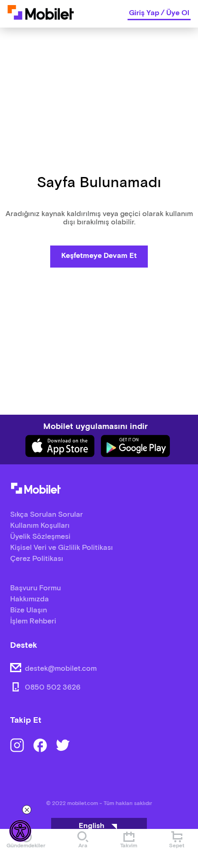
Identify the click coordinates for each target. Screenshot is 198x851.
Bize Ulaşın (28, 610)
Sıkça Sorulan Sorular (46, 515)
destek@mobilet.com (61, 669)
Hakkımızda (29, 599)
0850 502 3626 (53, 687)
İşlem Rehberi (33, 621)
